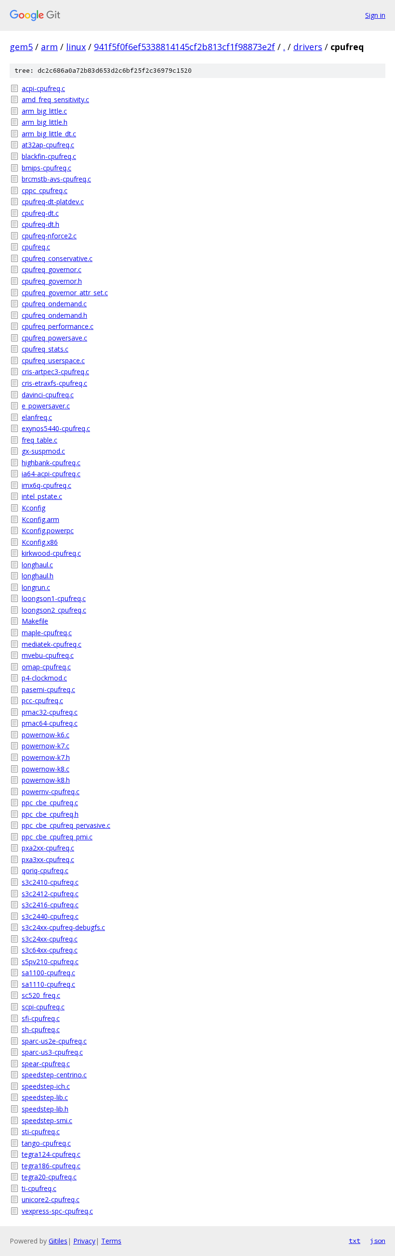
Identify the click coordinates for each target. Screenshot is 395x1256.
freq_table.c (39, 440)
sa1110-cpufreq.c (48, 984)
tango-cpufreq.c (46, 1143)
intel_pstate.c (42, 496)
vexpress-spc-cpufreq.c (57, 1211)
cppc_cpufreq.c (44, 190)
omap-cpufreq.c (46, 666)
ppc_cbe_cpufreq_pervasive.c (66, 825)
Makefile (35, 621)
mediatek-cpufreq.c (51, 644)
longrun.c (36, 587)
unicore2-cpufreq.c (50, 1199)
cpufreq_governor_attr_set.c (65, 292)
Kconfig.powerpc (48, 530)
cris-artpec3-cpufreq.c (55, 371)
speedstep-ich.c (46, 1086)
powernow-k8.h (46, 780)
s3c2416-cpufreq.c (50, 904)
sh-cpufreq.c (41, 1029)
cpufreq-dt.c (40, 213)
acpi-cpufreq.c (43, 88)
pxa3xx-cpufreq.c (48, 859)
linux (76, 46)
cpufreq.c (36, 246)
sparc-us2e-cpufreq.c (54, 1041)
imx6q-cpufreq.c (46, 485)
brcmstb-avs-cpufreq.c (56, 178)
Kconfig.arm (40, 519)
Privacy (84, 1240)
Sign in (375, 15)
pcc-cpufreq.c (42, 700)
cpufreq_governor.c (51, 269)
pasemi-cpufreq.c (48, 689)
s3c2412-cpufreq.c (50, 893)
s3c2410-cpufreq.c (50, 882)
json (377, 1240)
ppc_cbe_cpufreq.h (50, 814)
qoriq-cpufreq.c (45, 870)
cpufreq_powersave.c (54, 337)
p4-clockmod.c (44, 677)
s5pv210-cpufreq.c (50, 961)
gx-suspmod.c (43, 451)
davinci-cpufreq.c (48, 394)
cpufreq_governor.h (52, 281)
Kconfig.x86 (40, 542)
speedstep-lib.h (45, 1108)
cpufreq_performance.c (57, 326)
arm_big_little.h (44, 122)
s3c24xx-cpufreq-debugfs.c (63, 927)
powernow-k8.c (45, 768)
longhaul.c (37, 564)
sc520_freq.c (41, 995)
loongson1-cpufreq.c (54, 598)
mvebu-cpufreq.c (48, 655)
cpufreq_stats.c (45, 348)
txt (354, 1240)
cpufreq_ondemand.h (54, 315)
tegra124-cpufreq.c (51, 1154)
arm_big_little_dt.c (49, 133)
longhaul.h (37, 575)
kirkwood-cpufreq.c (51, 553)
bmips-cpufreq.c (46, 167)
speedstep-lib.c (45, 1097)
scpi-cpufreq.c (43, 1006)
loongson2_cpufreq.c (54, 610)
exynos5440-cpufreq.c (56, 428)
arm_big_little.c (44, 111)
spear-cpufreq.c (46, 1063)
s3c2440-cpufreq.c (50, 916)
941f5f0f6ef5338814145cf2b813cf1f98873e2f (184, 46)
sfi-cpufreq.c (41, 1018)
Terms (111, 1240)
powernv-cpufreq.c (50, 791)
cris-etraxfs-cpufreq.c (54, 383)
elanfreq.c (37, 417)
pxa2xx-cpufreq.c (48, 847)
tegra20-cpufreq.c (49, 1176)
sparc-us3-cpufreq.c (52, 1052)
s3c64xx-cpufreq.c (50, 950)
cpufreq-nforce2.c (49, 235)
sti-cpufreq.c (41, 1131)
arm (49, 46)
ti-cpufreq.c (39, 1188)
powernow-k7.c (45, 745)
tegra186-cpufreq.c (51, 1165)
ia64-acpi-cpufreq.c (51, 473)
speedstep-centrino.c (54, 1074)
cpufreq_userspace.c (53, 360)
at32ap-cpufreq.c (48, 144)
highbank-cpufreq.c (51, 462)
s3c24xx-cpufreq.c (50, 938)
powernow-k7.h (46, 757)
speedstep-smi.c (47, 1120)
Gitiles (58, 1240)
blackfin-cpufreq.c (49, 156)
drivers (307, 46)
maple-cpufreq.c (47, 632)
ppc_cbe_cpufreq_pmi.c (57, 836)
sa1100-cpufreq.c (48, 972)
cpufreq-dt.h (40, 224)
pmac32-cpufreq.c (50, 712)
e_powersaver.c (46, 405)
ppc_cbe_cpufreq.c (50, 802)
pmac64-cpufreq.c (50, 723)
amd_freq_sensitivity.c (55, 99)
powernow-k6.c (45, 734)
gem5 (21, 46)
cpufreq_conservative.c (57, 258)
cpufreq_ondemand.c (54, 303)
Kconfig (33, 507)
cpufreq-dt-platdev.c (53, 201)
